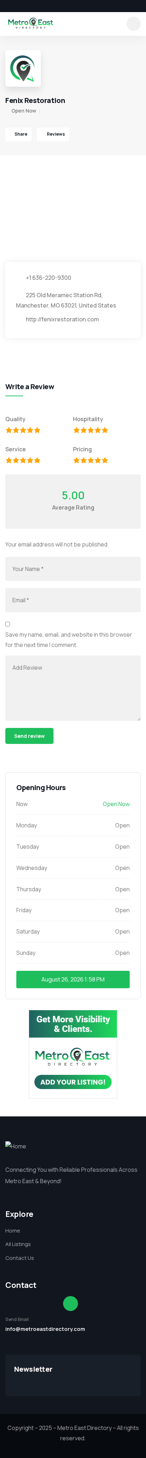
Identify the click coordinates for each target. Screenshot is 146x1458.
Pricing (82, 449)
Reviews (55, 134)
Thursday (28, 889)
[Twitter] (18, 6)
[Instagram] (30, 6)
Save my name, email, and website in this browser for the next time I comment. (68, 640)
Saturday (28, 931)
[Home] (30, 24)
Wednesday (31, 868)
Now (22, 804)
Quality (15, 419)
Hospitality (88, 419)
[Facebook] (6, 6)
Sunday (25, 953)
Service (15, 449)
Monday (26, 825)
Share (21, 134)
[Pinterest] (42, 6)
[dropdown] (134, 24)
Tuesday (27, 846)
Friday (24, 910)
